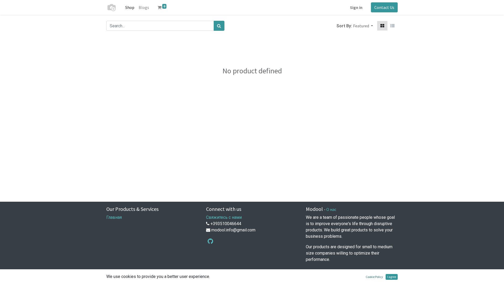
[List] (392, 26)
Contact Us (384, 7)
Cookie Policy (374, 277)
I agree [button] (391, 277)
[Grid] (382, 26)
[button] (363, 26)
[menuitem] (129, 7)
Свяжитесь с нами (224, 217)
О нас (331, 209)
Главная (114, 217)
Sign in (356, 7)
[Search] (219, 26)
